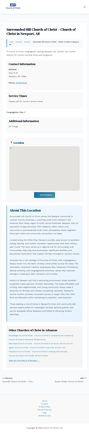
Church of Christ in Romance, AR (22, 340)
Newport (27, 42)
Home (11, 42)
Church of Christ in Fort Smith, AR (23, 356)
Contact (44, 404)
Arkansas (19, 42)
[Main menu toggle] (84, 7)
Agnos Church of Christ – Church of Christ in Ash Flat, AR (33, 348)
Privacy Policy (44, 407)
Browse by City (44, 416)
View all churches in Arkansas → (24, 360)
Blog (44, 413)
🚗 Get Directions (44, 195)
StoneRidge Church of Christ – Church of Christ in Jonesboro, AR (36, 336)
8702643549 (21, 83)
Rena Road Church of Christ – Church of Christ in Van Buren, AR (35, 344)
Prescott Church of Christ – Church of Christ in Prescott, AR (34, 352)
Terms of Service (45, 410)
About (44, 401)
